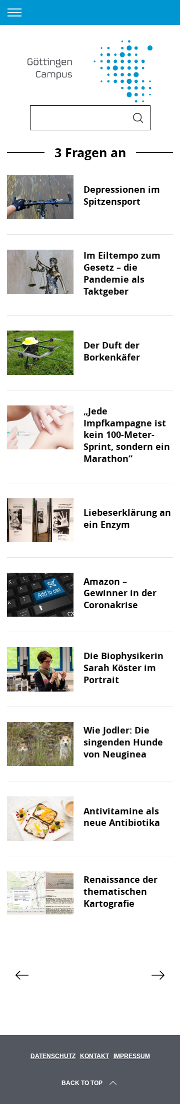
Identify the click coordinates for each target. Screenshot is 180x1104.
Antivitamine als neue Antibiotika (122, 816)
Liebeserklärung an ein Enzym (127, 518)
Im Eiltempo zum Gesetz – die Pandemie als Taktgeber (122, 273)
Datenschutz (53, 1056)
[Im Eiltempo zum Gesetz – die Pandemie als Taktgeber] (40, 272)
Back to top (82, 1083)
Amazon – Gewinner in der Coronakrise (120, 593)
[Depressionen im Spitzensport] (40, 197)
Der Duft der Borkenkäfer (112, 351)
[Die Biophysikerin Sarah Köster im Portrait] (40, 669)
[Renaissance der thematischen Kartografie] (40, 893)
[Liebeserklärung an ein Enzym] (40, 520)
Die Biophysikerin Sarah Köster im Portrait (124, 667)
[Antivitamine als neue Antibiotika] (40, 818)
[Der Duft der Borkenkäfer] (40, 352)
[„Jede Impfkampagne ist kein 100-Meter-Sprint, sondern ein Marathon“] (40, 427)
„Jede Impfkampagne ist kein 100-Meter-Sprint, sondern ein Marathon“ (127, 434)
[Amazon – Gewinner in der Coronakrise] (40, 595)
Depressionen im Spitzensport (122, 195)
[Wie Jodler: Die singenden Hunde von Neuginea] (40, 744)
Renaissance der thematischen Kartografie (121, 891)
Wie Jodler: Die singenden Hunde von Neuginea (123, 742)
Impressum (132, 1056)
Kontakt (94, 1056)
